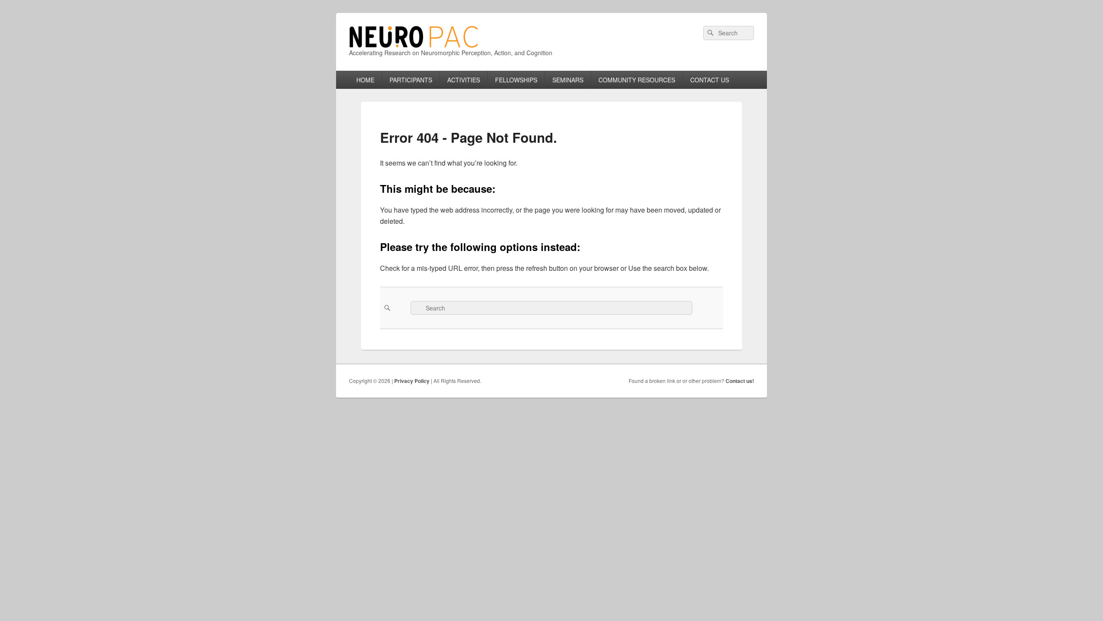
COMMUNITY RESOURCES (636, 79)
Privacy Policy (412, 381)
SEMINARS (567, 79)
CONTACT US (709, 79)
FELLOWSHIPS (516, 79)
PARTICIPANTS (410, 79)
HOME (365, 79)
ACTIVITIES (463, 79)
